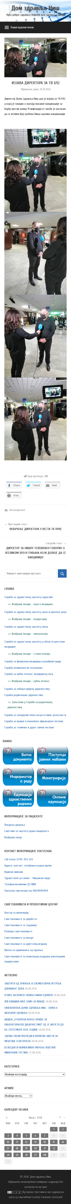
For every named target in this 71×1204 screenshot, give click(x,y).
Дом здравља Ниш (35, 8)
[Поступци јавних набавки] (52, 749)
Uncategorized (17, 510)
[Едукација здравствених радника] (18, 791)
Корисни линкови (13, 872)
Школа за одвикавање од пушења (23, 950)
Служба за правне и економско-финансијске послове (33, 721)
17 (8, 1148)
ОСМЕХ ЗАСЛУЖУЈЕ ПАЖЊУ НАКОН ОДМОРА (28, 995)
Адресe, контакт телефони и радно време (28, 865)
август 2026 (35, 1117)
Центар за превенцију (16, 912)
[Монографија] (52, 770)
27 (35, 1155)
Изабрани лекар (13, 837)
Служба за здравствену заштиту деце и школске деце (35, 612)
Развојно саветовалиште (18, 931)
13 (35, 1142)
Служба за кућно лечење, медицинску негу (28, 674)
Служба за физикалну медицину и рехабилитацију (32, 661)
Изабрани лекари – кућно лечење (30, 681)
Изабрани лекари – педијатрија (29, 619)
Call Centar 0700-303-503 (18, 859)
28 (44, 1155)
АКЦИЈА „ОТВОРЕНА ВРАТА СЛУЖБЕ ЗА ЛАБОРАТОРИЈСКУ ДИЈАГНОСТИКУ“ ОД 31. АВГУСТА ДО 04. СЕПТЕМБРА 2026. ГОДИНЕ (34, 1024)
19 (26, 1148)
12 (26, 1142)
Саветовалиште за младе (18, 937)
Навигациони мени (22, 27)
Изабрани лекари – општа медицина (32, 604)
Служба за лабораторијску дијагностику (27, 689)
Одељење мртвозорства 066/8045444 (26, 890)
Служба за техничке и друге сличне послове (29, 727)
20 (35, 1148)
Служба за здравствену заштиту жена (26, 626)
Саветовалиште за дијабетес (20, 919)
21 (45, 1148)
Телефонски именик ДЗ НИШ (20, 884)
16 (63, 1142)
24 (8, 1155)
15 (54, 1142)
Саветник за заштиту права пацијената (26, 831)
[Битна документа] (18, 749)
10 (8, 1142)
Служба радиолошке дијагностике (23, 695)
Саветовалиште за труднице (20, 925)
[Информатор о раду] (18, 770)
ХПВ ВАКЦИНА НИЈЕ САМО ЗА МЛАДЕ (24, 1001)
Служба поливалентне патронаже (23, 667)
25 (17, 1155)
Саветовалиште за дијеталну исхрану (25, 944)
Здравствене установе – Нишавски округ (27, 878)
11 (17, 1142)
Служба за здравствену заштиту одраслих (28, 597)
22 (54, 1148)
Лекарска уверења (14, 824)
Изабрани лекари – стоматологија (31, 653)
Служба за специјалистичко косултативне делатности (35, 715)
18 (17, 1148)
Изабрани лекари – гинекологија (30, 633)
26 (26, 1155)
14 (45, 1142)
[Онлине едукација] (52, 791)
